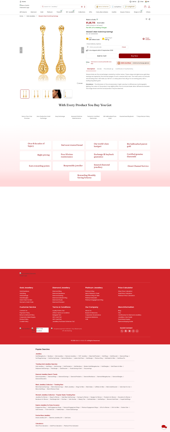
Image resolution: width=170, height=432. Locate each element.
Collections (81, 12)
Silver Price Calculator (125, 291)
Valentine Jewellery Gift (56, 417)
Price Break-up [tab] (108, 69)
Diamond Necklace (59, 293)
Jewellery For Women (42, 397)
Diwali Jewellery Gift (41, 417)
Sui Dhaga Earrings (41, 358)
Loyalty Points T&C (59, 310)
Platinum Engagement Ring (94, 300)
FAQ (119, 313)
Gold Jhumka (72, 399)
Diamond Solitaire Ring (60, 298)
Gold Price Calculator (125, 293)
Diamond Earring (58, 295)
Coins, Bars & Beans (102, 12)
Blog (119, 310)
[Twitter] (121, 331)
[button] (81, 7)
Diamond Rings (124, 356)
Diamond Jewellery (70, 356)
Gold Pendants (67, 366)
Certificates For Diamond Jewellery (129, 315)
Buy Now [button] (134, 56)
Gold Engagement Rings (54, 407)
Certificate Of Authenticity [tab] (124, 69)
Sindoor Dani (125, 407)
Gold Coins (68, 417)
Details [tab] (99, 69)
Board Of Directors (91, 313)
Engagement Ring (41, 407)
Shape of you (138, 12)
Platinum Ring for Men (92, 295)
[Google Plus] (133, 331)
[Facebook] (125, 331)
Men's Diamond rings (57, 387)
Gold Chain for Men (26, 300)
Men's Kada (89, 387)
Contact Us (23, 310)
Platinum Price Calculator (126, 295)
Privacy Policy (24, 319)
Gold (41, 12)
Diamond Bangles (117, 376)
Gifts (90, 12)
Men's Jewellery (69, 387)
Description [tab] (91, 69)
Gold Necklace (24, 291)
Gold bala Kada (91, 399)
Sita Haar (64, 399)
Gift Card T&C (57, 317)
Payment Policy (25, 313)
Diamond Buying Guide (125, 321)
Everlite (114, 12)
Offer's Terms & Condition (61, 313)
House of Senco (125, 12)
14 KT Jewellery (82, 356)
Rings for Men (80, 387)
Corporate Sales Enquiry (27, 317)
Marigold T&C (57, 315)
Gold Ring (23, 293)
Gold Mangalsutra (41, 356)
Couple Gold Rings (125, 399)
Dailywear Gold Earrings (42, 368)
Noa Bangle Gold (54, 399)
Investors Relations (91, 317)
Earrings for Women (83, 397)
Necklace (50, 356)
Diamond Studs (58, 300)
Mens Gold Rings (40, 389)
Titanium (59, 12)
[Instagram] (129, 331)
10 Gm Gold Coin (49, 409)
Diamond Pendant (58, 302)
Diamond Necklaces (89, 376)
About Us (88, 310)
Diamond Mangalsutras (103, 376)
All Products (23, 12)
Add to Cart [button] (101, 56)
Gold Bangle (89, 358)
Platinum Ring (89, 291)
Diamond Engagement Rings (71, 407)
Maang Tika (82, 399)
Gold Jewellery (31, 16)
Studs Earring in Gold (76, 368)
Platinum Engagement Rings (90, 407)
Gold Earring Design (53, 358)
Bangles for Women (96, 397)
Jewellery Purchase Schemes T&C (64, 321)
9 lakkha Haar (60, 409)
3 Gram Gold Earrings (72, 409)
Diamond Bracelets (41, 378)
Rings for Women (55, 397)
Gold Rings (105, 356)
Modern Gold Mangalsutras (91, 366)
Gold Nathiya (101, 399)
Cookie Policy (24, 321)
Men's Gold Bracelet (112, 387)
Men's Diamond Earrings (42, 387)
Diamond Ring (57, 291)
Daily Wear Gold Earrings (68, 397)
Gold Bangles (24, 298)
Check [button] (124, 47)
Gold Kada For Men (110, 358)
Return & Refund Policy (27, 315)
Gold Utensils (39, 409)
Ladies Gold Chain (79, 358)
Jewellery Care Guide (125, 317)
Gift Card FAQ (57, 319)
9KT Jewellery (70, 12)
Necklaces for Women (42, 399)
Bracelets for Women (124, 397)
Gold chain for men (125, 387)
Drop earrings (88, 368)
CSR (86, 319)
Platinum (50, 12)
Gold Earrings (24, 295)
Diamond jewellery (41, 376)
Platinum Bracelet (91, 298)
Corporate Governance (93, 315)
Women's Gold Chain (26, 302)
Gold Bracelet (114, 356)
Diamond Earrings (64, 376)
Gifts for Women (104, 407)
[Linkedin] (137, 331)
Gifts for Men (115, 407)
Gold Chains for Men (116, 366)
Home (21, 16)
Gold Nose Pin (121, 358)
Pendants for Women (110, 397)
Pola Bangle (54, 368)
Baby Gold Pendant (94, 356)
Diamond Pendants (76, 376)
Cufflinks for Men (99, 387)
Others (148, 12)
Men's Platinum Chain (92, 293)
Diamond (33, 12)
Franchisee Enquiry (124, 319)
